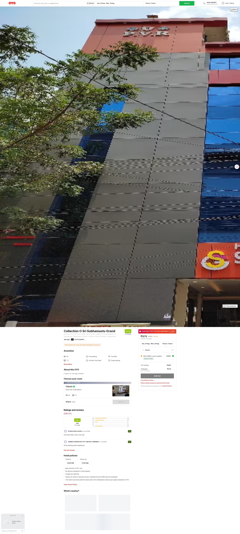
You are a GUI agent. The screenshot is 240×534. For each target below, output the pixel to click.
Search (187, 3)
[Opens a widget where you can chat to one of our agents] (13, 523)
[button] (157, 381)
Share (235, 9)
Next (237, 167)
